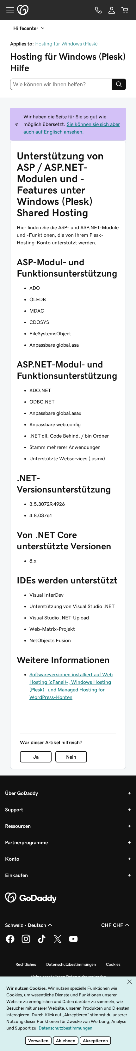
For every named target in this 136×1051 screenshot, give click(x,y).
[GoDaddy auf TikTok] (42, 942)
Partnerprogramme (26, 842)
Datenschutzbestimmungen (71, 964)
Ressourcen (18, 825)
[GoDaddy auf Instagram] (26, 942)
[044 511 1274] (98, 10)
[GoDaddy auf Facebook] (10, 942)
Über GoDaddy (21, 793)
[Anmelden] (112, 10)
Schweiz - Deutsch (25, 925)
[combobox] (61, 84)
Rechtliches (25, 964)
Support (14, 809)
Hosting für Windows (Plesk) (66, 43)
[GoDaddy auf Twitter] (58, 942)
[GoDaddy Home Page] (31, 898)
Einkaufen (16, 875)
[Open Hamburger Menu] (7, 10)
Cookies (113, 964)
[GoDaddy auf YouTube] (73, 942)
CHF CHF (112, 925)
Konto (12, 858)
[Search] (119, 84)
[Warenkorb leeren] (125, 10)
